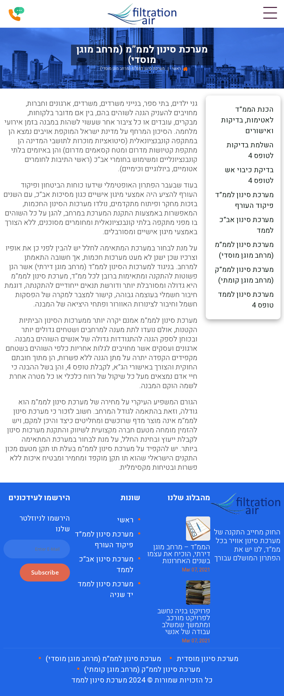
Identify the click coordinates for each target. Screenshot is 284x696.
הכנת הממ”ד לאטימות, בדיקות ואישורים (247, 120)
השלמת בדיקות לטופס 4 (250, 150)
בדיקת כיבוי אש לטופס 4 (249, 175)
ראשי (176, 68)
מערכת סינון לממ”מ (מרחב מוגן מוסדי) (244, 250)
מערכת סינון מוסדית (207, 658)
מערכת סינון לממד (99, 680)
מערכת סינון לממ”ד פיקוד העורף (244, 200)
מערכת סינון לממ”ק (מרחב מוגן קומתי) (244, 275)
